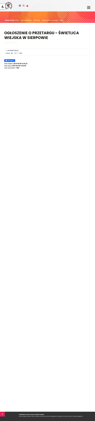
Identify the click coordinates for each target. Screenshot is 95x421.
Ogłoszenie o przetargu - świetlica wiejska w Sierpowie (41, 35)
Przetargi (36, 20)
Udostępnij (11, 60)
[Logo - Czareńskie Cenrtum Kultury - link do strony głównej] (8, 5)
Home (17, 20)
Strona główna (25, 20)
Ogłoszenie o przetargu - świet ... (53, 20)
